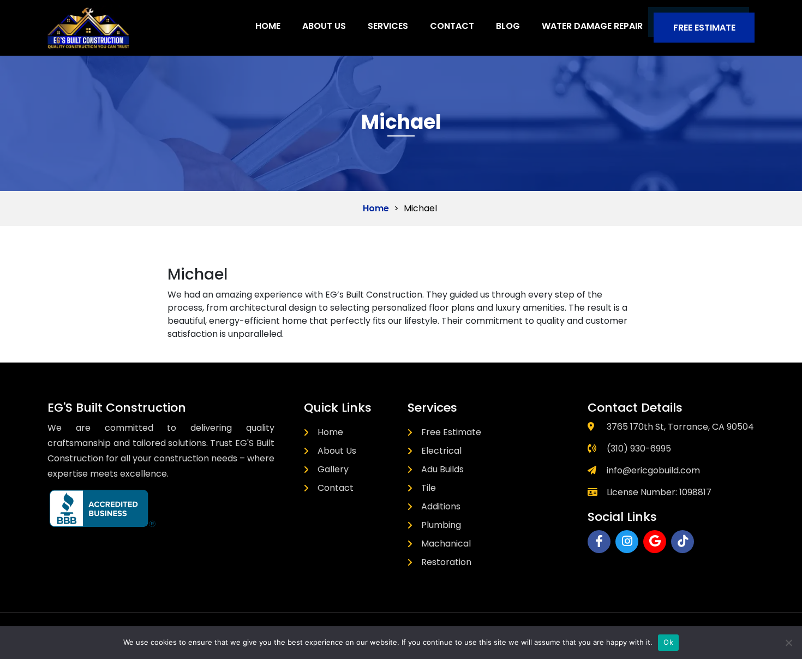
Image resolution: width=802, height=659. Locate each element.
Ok (668, 642)
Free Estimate (704, 27)
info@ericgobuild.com (653, 470)
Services (388, 26)
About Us (324, 26)
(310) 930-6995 (639, 448)
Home (267, 26)
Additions (440, 506)
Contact (452, 26)
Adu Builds (442, 469)
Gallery (333, 469)
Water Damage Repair (592, 26)
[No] (788, 642)
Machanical (446, 543)
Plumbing (441, 525)
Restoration (446, 562)
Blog (508, 26)
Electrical (441, 450)
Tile (428, 488)
